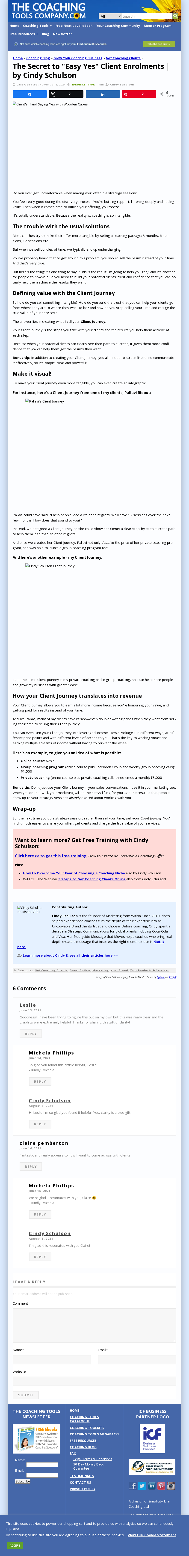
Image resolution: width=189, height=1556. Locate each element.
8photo (161, 977)
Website (19, 1371)
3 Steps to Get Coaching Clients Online (92, 879)
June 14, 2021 (40, 1058)
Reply (31, 1034)
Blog (45, 34)
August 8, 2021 (41, 1106)
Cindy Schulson (50, 1100)
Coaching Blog (38, 58)
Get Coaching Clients (123, 58)
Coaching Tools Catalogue (84, 1419)
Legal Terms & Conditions (92, 1459)
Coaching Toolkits (87, 1428)
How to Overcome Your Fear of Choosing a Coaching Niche (74, 873)
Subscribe (22, 1481)
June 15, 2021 (40, 1191)
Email (103, 1349)
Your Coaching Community (118, 25)
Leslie (28, 1005)
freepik (172, 977)
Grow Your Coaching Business (77, 58)
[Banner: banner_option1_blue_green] (94, 49)
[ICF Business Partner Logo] (152, 1452)
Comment (20, 1303)
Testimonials (82, 1476)
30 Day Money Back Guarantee (88, 1466)
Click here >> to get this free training (50, 856)
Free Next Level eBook (74, 25)
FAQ (73, 1453)
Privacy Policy (82, 1489)
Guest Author (80, 970)
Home (14, 25)
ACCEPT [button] (15, 1545)
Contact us (80, 1482)
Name (18, 1349)
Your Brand (119, 970)
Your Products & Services (149, 970)
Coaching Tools (36, 25)
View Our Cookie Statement (152, 1535)
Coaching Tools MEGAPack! (94, 1434)
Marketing (100, 970)
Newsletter (62, 34)
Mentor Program (157, 25)
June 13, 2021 (30, 1010)
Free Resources (22, 34)
